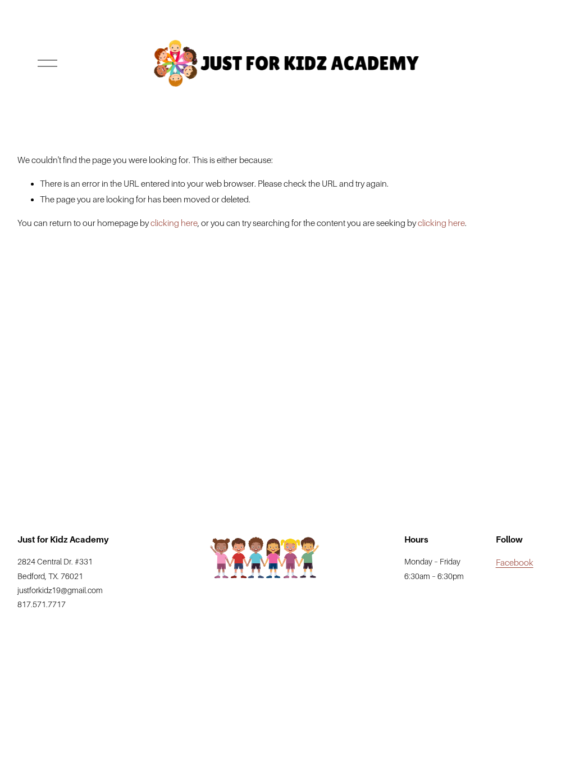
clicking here (174, 223)
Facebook (514, 562)
